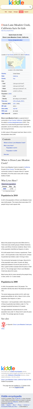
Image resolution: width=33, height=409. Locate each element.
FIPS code (4, 111)
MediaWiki (10, 403)
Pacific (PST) (20, 101)
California (27, 54)
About (14, 405)
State (3, 76)
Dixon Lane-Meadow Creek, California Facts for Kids (16, 379)
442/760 (15, 108)
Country (4, 73)
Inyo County (10, 54)
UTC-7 (14, 103)
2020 (10, 93)
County (4, 78)
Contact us (26, 405)
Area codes (5, 108)
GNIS (3, 113)
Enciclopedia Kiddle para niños (9, 406)
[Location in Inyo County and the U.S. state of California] (15, 47)
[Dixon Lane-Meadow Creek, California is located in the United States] (15, 62)
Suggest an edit (18, 387)
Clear (27, 7)
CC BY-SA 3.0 (18, 398)
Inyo (14, 78)
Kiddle (2, 405)
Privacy (19, 405)
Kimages (16, 12)
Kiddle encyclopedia (16, 371)
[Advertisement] (16, 18)
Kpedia (21, 12)
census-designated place (15, 122)
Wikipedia (15, 401)
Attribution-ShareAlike (14, 375)
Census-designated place (15, 40)
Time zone (4, 101)
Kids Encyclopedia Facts (7, 30)
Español (26, 12)
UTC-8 (14, 101)
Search (30, 7)
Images (10, 12)
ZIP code (4, 106)
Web (6, 12)
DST (9, 103)
